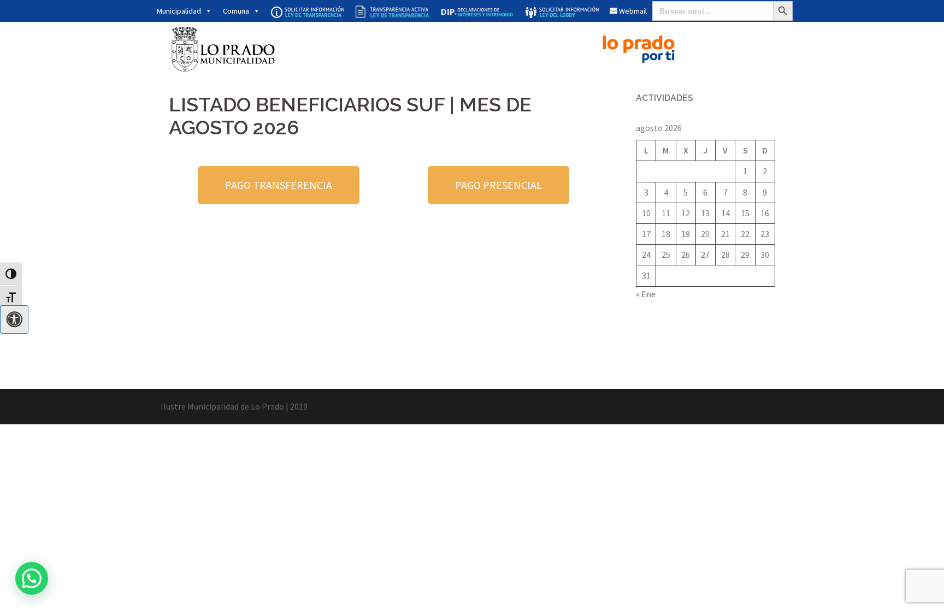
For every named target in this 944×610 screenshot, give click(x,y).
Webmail (632, 11)
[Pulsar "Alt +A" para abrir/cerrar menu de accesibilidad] (14, 319)
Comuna (236, 11)
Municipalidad (179, 11)
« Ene (646, 293)
